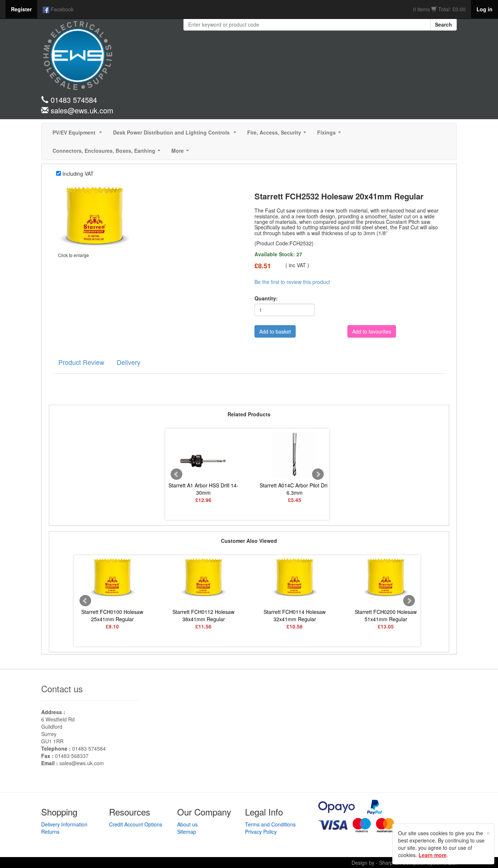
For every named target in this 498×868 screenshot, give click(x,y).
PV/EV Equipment (78, 134)
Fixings (330, 134)
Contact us (62, 688)
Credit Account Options (135, 824)
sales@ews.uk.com (81, 763)
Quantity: (266, 298)
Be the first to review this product (292, 281)
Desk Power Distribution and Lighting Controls (176, 134)
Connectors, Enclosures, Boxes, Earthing (107, 153)
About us (187, 824)
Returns (50, 831)
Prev (176, 474)
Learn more (433, 855)
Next (318, 474)
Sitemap (186, 831)
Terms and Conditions (270, 824)
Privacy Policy (261, 831)
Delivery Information (64, 824)
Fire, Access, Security (278, 134)
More (181, 153)
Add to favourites (371, 331)
